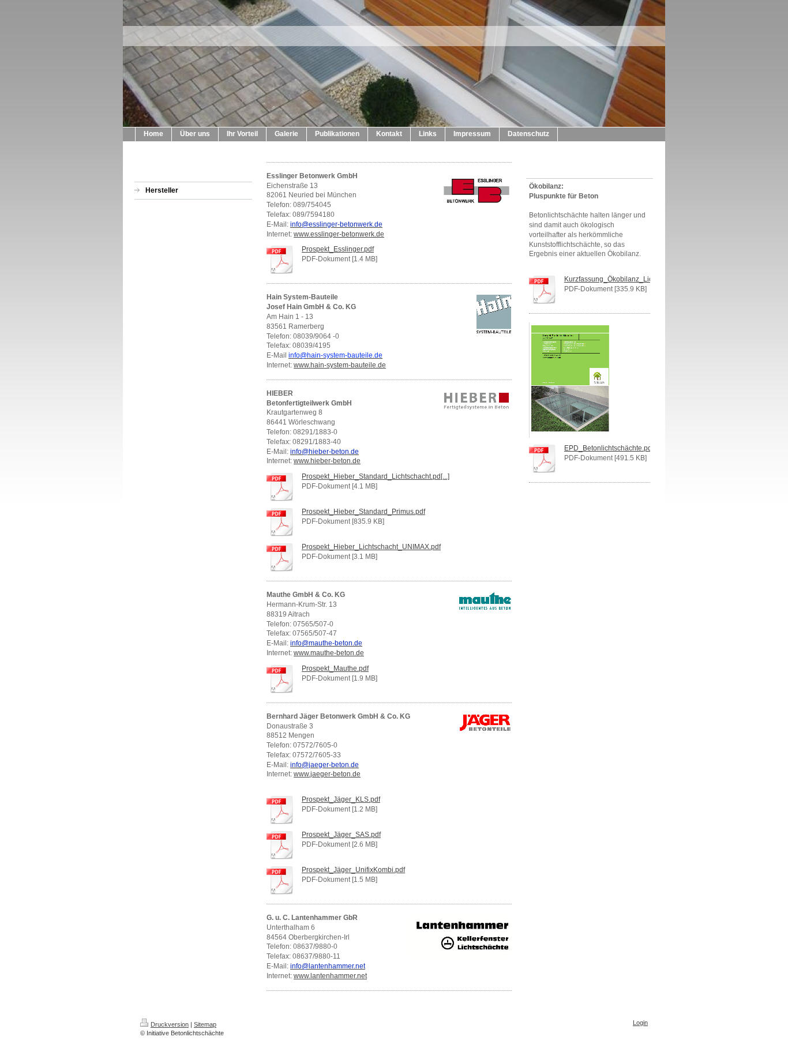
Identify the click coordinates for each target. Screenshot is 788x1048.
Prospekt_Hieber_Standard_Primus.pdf (363, 512)
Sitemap (205, 1024)
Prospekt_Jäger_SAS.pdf (341, 835)
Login (640, 1022)
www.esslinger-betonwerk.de (339, 234)
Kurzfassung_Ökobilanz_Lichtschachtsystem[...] (638, 279)
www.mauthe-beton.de (329, 653)
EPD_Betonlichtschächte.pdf (609, 448)
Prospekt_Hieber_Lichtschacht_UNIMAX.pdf (371, 547)
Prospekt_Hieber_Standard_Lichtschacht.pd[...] (375, 476)
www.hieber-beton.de (327, 461)
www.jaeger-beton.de (327, 774)
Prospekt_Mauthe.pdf (335, 668)
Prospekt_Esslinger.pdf (338, 249)
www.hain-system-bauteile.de (340, 365)
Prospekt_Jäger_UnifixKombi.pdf (353, 870)
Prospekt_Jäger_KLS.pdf (341, 799)
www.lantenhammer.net (330, 976)
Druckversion (170, 1024)
